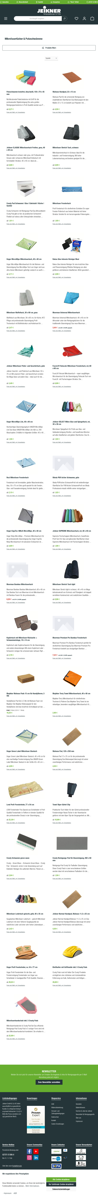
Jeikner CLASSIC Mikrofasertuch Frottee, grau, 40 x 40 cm (26, 148)
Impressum (79, 1121)
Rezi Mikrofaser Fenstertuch (18, 477)
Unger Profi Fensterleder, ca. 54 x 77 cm (22, 967)
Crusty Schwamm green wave (18, 858)
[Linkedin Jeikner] (36, 1158)
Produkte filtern (50, 48)
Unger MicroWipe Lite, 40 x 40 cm (20, 422)
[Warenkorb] (92, 18)
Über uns (78, 1118)
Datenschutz (55, 1117)
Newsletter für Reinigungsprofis (85, 1114)
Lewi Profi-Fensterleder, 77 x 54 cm (20, 804)
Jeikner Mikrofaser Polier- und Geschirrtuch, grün (26, 366)
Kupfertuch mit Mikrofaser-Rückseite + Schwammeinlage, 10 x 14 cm (22, 639)
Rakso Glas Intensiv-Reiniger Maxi (66, 259)
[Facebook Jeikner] (30, 1152)
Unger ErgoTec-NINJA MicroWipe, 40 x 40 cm (24, 531)
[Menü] (5, 18)
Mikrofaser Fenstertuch (62, 203)
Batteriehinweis (80, 1107)
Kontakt (53, 1120)
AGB (52, 1104)
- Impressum (7, 1193)
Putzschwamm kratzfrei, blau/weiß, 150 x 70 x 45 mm (25, 93)
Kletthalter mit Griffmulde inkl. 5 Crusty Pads (70, 967)
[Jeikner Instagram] (30, 1158)
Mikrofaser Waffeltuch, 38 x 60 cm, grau (22, 312)
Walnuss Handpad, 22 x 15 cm (64, 92)
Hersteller (79, 1104)
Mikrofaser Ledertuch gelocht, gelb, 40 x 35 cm (25, 914)
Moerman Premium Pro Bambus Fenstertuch (70, 638)
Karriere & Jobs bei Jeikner (84, 1111)
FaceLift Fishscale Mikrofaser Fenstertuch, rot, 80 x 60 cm (72, 367)
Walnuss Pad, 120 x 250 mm (63, 751)
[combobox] (38, 18)
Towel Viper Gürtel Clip (61, 804)
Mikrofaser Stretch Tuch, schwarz (66, 147)
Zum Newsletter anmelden (49, 1082)
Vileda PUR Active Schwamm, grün (66, 477)
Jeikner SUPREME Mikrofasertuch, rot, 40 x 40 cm (72, 531)
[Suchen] (64, 18)
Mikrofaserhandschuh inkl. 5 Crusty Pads (22, 1020)
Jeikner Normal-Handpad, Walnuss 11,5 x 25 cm (71, 914)
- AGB (15, 1193)
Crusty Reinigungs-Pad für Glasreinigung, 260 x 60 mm (72, 859)
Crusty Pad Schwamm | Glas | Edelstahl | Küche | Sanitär (25, 204)
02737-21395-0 (93, 2)
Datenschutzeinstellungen (61, 1189)
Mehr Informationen (32, 1186)
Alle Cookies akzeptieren (61, 1179)
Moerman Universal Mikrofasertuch (66, 312)
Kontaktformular (17, 1166)
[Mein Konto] (84, 18)
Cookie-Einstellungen (57, 1124)
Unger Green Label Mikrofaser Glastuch (22, 751)
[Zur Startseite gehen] (49, 10)
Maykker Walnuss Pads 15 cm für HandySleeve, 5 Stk (25, 694)
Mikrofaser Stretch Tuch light (64, 584)
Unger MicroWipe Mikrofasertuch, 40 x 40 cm (24, 259)
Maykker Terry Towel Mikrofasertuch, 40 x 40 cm (71, 693)
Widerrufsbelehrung (57, 1107)
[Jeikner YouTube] (36, 1152)
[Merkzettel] (76, 18)
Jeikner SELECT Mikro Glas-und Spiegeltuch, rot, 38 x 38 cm (71, 423)
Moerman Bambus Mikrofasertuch (20, 584)
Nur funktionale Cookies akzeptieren (61, 1184)
